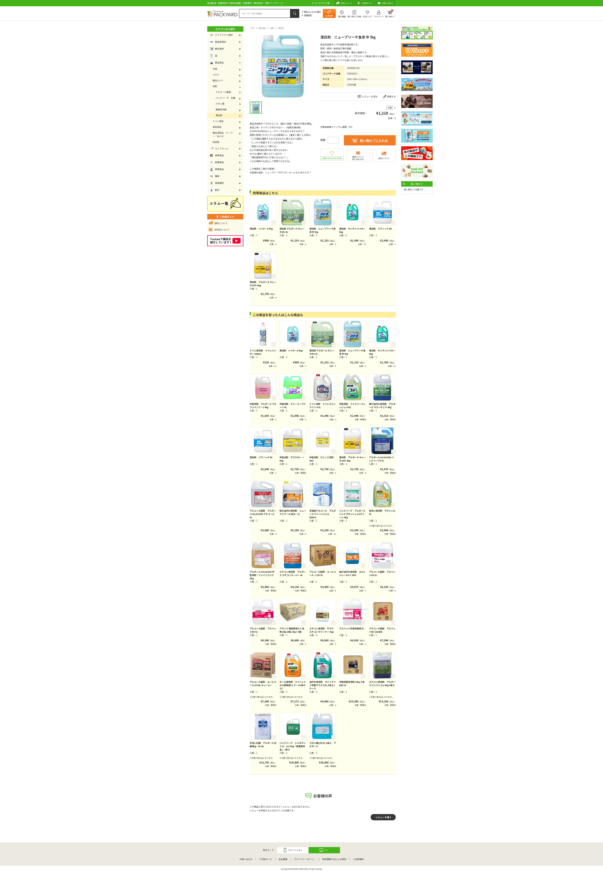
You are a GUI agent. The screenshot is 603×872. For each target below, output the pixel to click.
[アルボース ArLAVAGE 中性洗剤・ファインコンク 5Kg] (263, 555)
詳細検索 (308, 15)
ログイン (278, 810)
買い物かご (390, 14)
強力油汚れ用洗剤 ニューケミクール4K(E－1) (293, 512)
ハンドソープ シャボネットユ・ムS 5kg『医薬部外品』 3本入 (293, 746)
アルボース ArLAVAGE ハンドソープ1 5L (381, 459)
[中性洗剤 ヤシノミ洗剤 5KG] (323, 441)
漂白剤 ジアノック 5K (380, 228)
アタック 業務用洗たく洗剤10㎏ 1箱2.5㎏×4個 (292, 630)
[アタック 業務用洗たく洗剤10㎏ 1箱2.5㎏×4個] (293, 612)
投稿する (391, 96)
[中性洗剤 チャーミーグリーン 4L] (293, 387)
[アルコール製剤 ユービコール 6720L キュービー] (263, 665)
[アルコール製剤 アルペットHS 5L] (382, 555)
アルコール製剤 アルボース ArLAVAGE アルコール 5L (263, 514)
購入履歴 (342, 16)
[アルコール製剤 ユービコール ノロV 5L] (323, 555)
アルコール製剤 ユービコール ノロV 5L (322, 573)
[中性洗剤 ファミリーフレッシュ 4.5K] (352, 387)
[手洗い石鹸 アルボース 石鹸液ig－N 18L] (263, 726)
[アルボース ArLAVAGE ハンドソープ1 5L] (382, 441)
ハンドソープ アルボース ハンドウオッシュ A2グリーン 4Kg (352, 514)
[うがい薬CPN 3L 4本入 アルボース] (323, 726)
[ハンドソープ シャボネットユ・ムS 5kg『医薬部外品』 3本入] (293, 726)
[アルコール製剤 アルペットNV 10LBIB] (382, 612)
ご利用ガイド (265, 859)
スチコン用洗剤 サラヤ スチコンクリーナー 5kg (321, 630)
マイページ (378, 16)
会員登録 (329, 15)
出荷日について (222, 229)
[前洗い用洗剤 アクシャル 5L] (382, 494)
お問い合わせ (246, 859)
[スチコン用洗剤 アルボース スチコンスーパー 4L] (293, 555)
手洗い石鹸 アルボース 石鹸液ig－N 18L (263, 744)
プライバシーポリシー (305, 859)
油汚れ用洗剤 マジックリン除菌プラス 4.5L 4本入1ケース (322, 685)
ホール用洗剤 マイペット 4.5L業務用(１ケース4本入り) (293, 685)
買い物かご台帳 (354, 16)
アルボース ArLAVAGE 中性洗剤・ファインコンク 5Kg (262, 575)
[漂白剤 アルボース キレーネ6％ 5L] (293, 212)
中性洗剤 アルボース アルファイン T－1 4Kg (263, 405)
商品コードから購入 (312, 11)
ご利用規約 (358, 859)
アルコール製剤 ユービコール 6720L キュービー (263, 683)
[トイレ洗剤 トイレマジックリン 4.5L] (323, 387)
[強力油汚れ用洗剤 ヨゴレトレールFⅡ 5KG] (352, 555)
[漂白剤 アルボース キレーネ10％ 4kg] (263, 265)
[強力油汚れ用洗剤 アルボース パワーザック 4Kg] (382, 387)
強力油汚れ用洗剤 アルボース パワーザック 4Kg (382, 405)
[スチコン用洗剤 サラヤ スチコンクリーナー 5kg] (323, 612)
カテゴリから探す (225, 29)
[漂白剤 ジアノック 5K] (382, 212)
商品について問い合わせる (358, 157)
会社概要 (283, 859)
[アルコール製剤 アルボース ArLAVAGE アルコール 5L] (263, 494)
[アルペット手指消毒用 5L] (352, 612)
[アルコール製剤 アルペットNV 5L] (263, 612)
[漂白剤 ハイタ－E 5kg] (263, 212)
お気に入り (367, 16)
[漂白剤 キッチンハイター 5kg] (352, 212)
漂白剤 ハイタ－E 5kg (261, 228)
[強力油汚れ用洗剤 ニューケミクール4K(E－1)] (293, 494)
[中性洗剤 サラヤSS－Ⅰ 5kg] (293, 441)
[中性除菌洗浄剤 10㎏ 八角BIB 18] (352, 665)
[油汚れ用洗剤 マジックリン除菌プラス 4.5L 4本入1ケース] (323, 665)
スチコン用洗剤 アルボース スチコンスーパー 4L (293, 573)
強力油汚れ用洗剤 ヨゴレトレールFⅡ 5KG (352, 573)
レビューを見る (370, 96)
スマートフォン (295, 850)
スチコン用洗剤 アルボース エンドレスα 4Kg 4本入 (382, 683)
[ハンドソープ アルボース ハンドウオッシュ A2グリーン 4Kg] (352, 494)
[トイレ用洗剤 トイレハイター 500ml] (263, 334)
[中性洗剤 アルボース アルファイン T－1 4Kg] (263, 387)
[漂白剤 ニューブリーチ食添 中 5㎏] (323, 212)
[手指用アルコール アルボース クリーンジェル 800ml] (323, 494)
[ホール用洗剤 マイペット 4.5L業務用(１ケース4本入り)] (293, 665)
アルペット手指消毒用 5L (351, 628)
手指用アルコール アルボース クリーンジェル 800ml (322, 514)
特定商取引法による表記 (334, 859)
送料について (384, 158)
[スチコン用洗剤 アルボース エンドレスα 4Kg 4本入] (382, 665)
